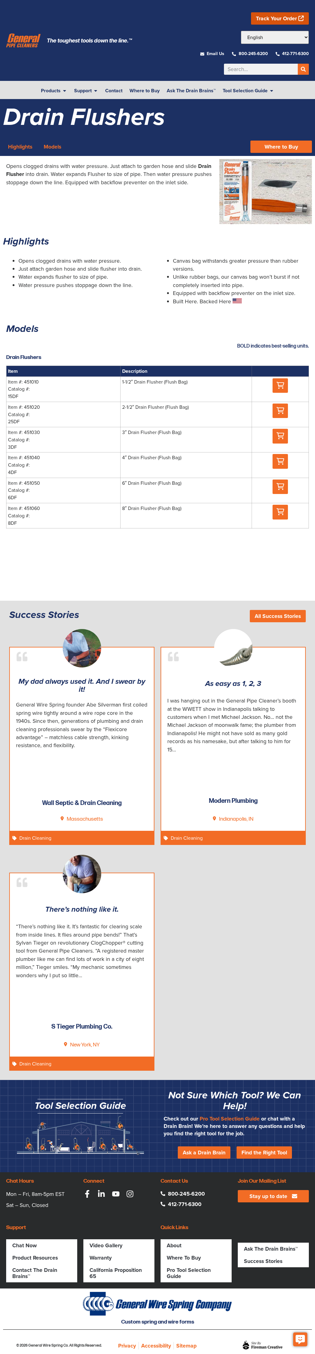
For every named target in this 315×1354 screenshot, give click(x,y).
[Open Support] (95, 90)
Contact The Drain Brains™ (34, 1273)
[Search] (303, 69)
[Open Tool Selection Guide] (271, 90)
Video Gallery (106, 1245)
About (174, 1245)
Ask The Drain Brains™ (271, 1249)
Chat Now (24, 1245)
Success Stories (263, 1261)
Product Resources (35, 1258)
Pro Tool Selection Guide (230, 1119)
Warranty (101, 1258)
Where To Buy (184, 1258)
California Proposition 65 (116, 1273)
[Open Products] (64, 90)
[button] (280, 385)
